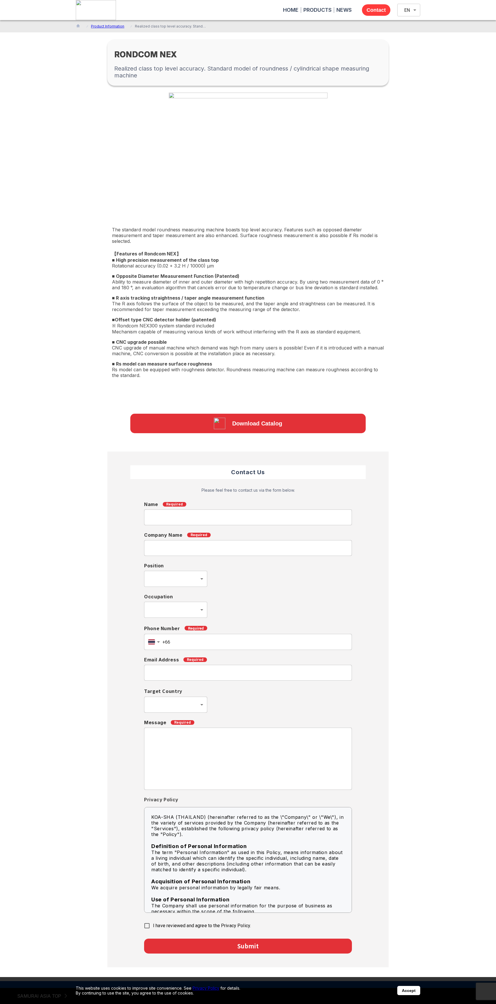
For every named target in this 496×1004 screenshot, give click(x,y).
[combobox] (175, 579)
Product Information (107, 26)
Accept (409, 990)
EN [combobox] (407, 10)
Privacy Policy (206, 988)
